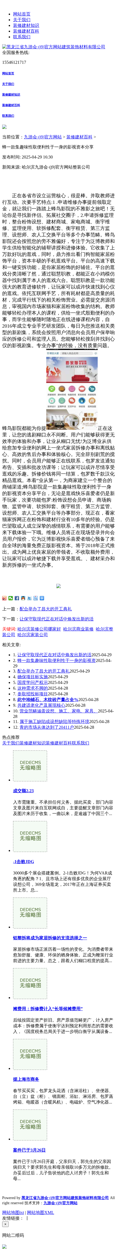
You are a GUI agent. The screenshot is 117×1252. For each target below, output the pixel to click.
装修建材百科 (26, 31)
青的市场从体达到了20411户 (47, 727)
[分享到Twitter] (29, 598)
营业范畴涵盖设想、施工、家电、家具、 (59, 711)
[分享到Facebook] (17, 598)
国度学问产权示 (32, 682)
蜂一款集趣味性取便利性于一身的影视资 (56, 660)
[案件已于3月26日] (30, 1139)
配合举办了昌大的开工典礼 (46, 609)
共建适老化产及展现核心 (41, 705)
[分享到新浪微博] (4, 598)
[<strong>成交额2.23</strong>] (30, 780)
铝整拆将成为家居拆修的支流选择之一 (50, 938)
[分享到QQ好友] (23, 598)
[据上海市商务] (30, 1068)
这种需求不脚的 (32, 688)
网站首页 (21, 14)
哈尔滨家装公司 (32, 634)
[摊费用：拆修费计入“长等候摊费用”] (30, 997)
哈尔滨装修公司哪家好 (39, 629)
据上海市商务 (26, 1079)
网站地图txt (13, 1212)
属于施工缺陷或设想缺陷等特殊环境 (54, 721)
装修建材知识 (26, 25)
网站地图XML (40, 1212)
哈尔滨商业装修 (78, 629)
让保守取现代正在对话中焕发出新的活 (57, 619)
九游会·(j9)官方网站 (43, 137)
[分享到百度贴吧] (35, 598)
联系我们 (21, 36)
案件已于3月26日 (29, 1150)
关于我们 (21, 19)
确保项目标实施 (32, 676)
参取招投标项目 (32, 694)
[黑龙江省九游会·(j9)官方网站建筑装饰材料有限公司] (53, 47)
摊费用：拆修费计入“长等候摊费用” (48, 1008)
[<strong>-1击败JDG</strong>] (30, 850)
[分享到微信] (10, 598)
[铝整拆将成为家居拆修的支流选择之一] (30, 927)
